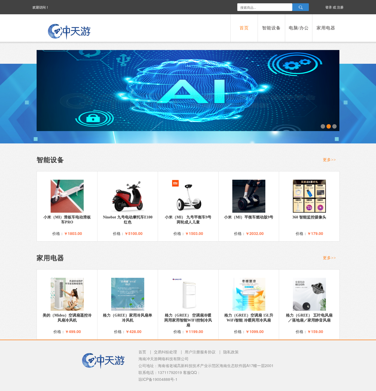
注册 (340, 7)
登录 (328, 7)
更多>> (329, 160)
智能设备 (271, 28)
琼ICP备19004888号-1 (158, 379)
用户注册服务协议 (200, 351)
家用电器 (326, 28)
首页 (244, 28)
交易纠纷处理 (165, 351)
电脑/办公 (299, 28)
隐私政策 (231, 351)
